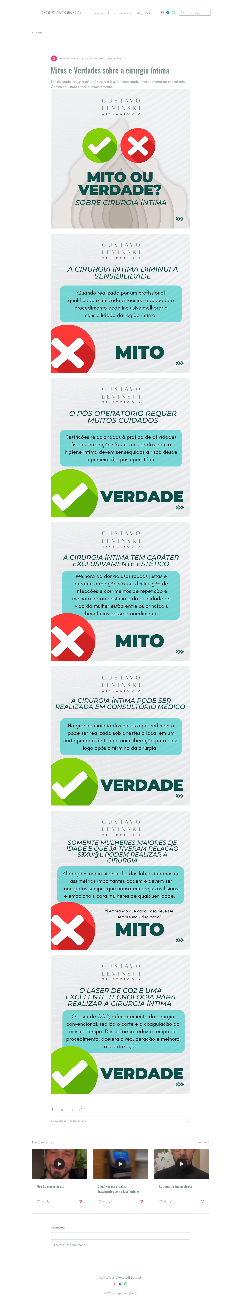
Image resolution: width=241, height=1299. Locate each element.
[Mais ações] (188, 58)
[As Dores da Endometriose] (181, 1164)
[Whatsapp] (173, 12)
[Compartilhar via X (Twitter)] (62, 1109)
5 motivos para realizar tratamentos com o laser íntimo (118, 1189)
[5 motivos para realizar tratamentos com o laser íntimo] (120, 1164)
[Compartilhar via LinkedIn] (71, 1109)
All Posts (37, 32)
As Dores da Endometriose (175, 1186)
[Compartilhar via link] (80, 1109)
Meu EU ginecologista (50, 1186)
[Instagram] (162, 12)
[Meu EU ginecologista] (59, 1164)
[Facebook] (168, 12)
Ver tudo (204, 1141)
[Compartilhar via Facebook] (52, 1109)
